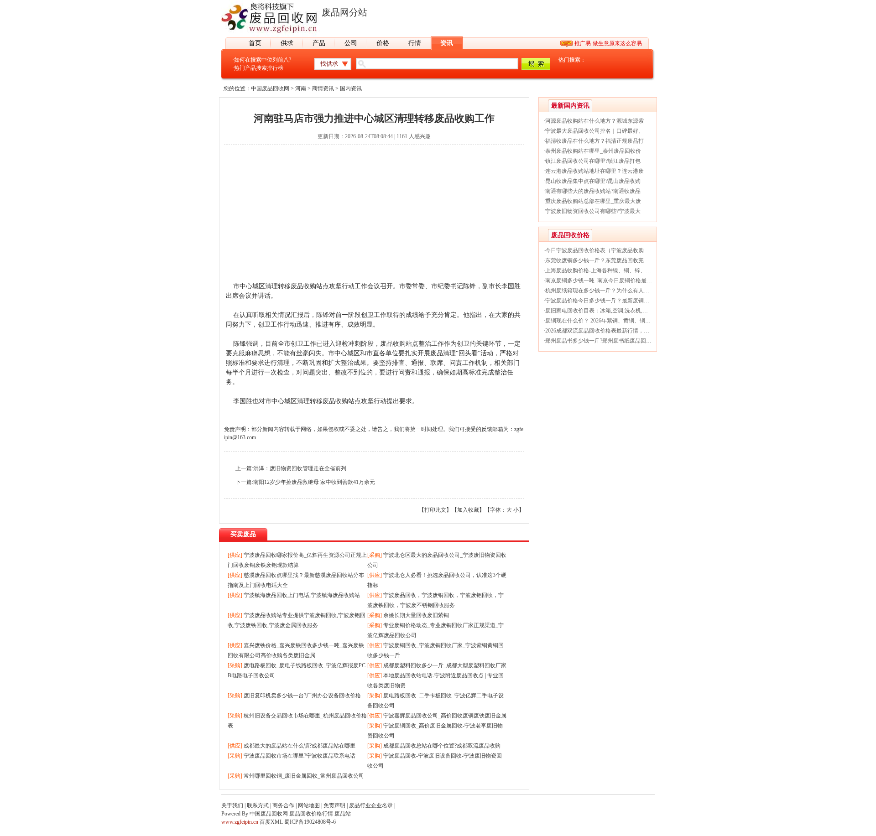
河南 (300, 88)
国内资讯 (351, 88)
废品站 (342, 813)
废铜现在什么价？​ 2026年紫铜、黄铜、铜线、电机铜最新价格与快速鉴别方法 (639, 320)
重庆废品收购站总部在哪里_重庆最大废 (593, 201)
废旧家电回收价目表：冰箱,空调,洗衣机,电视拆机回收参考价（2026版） (632, 310)
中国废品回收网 (270, 88)
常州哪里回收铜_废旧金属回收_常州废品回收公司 (304, 776)
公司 (350, 43)
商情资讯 (323, 88)
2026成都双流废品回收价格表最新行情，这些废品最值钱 (613, 330)
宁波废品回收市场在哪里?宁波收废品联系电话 (299, 756)
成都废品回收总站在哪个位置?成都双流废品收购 (442, 746)
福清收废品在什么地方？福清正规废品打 (594, 141)
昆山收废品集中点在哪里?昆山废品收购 (593, 181)
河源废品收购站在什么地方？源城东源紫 (594, 121)
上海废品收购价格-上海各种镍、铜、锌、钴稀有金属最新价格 (620, 270)
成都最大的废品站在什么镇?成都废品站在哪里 (299, 746)
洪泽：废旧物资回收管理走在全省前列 (299, 468)
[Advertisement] (374, 217)
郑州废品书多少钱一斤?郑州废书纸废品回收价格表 (606, 341)
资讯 (446, 43)
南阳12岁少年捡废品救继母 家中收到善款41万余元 (314, 482)
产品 (319, 43)
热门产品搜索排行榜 (258, 68)
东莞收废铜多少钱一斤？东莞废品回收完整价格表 (605, 260)
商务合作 (283, 805)
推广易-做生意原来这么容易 (608, 43)
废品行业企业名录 (371, 805)
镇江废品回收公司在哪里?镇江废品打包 (593, 161)
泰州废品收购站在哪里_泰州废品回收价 (593, 151)
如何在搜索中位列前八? (262, 60)
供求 (287, 43)
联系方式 (258, 805)
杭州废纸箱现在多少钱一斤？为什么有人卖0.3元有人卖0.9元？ (620, 290)
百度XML (271, 822)
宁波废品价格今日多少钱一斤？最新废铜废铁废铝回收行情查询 (622, 300)
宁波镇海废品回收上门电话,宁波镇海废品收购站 (302, 595)
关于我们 (232, 805)
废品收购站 (396, 343)
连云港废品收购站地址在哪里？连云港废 (594, 171)
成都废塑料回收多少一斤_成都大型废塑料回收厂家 (444, 665)
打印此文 (435, 510)
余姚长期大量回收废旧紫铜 (416, 615)
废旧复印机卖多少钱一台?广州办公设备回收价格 (302, 695)
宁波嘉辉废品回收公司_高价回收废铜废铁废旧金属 (444, 715)
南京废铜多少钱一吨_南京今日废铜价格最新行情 (604, 280)
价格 (382, 43)
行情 (414, 43)
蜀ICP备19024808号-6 (310, 822)
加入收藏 (468, 510)
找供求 (329, 63)
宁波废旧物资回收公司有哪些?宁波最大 (593, 211)
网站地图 (309, 805)
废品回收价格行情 (311, 813)
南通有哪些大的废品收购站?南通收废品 (593, 191)
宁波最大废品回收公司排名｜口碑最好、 (594, 131)
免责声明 (334, 805)
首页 (255, 43)
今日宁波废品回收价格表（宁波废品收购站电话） (605, 250)
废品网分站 (344, 12)
